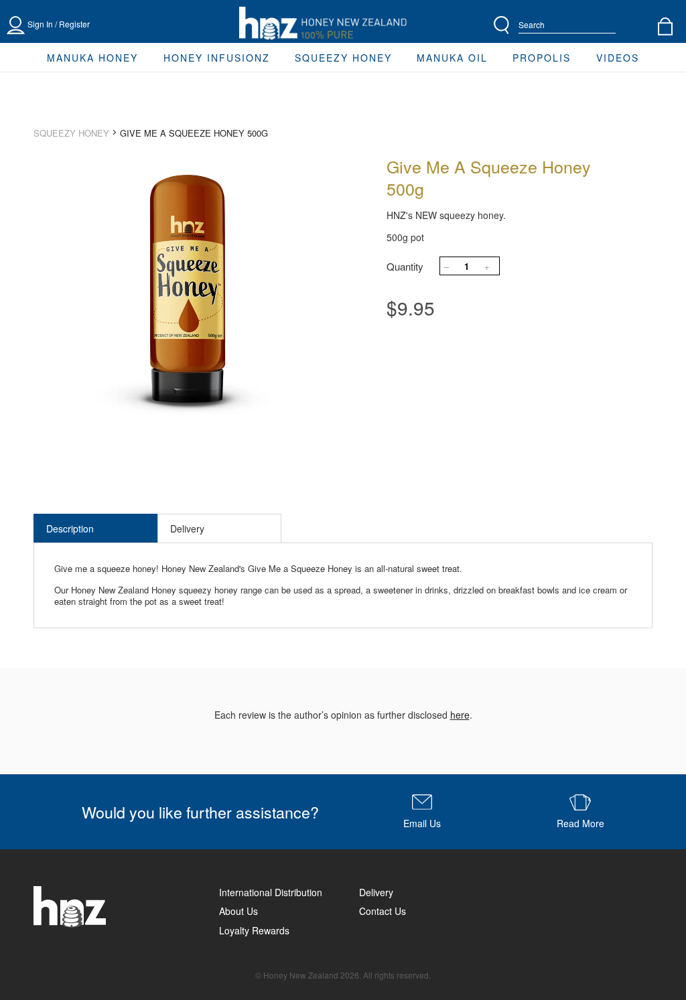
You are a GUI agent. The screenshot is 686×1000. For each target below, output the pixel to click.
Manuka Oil (452, 57)
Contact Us (382, 911)
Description (70, 528)
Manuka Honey (92, 57)
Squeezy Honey (343, 57)
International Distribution (270, 892)
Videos (617, 57)
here (460, 714)
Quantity (405, 266)
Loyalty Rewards (254, 930)
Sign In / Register (58, 23)
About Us (238, 911)
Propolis (541, 57)
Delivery (187, 528)
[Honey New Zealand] (323, 24)
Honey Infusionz (216, 57)
